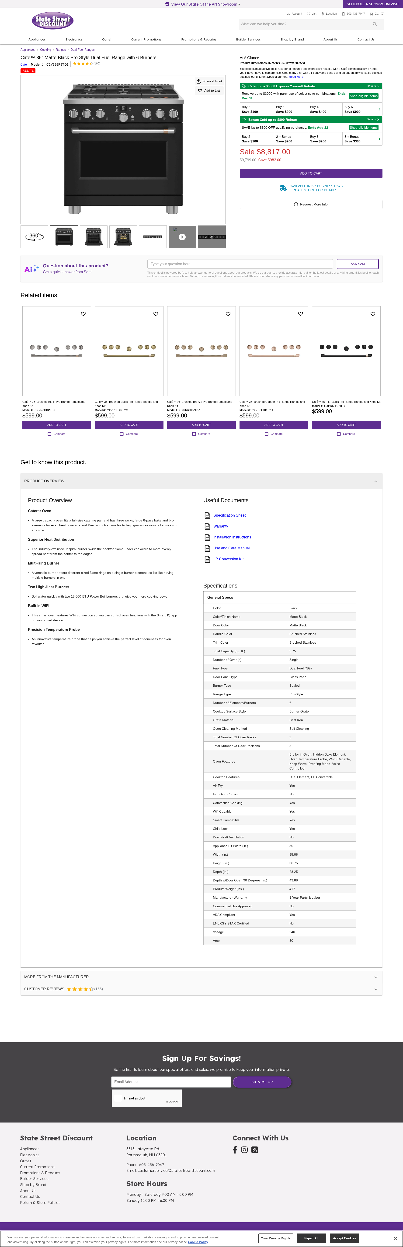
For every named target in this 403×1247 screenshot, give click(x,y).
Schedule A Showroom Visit (373, 4)
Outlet (106, 39)
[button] (288, 14)
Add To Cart (311, 173)
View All (212, 237)
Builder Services (248, 39)
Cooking (45, 49)
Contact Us (366, 39)
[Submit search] (375, 24)
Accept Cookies (344, 1238)
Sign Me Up (262, 1082)
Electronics (74, 39)
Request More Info (314, 204)
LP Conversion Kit (228, 559)
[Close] (395, 1238)
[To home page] (53, 20)
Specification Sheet (229, 515)
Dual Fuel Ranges (83, 49)
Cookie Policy (198, 1242)
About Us (330, 39)
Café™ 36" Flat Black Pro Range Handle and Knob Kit (346, 401)
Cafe (24, 64)
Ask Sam (358, 264)
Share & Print (212, 81)
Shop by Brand (292, 39)
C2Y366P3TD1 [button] (57, 64)
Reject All (311, 1238)
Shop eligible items (364, 96)
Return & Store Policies (40, 1202)
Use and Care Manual (231, 548)
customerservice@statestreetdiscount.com (176, 1170)
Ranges (61, 49)
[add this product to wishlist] (83, 313)
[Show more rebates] (379, 109)
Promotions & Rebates (198, 39)
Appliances (37, 39)
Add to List (212, 90)
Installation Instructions (232, 537)
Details (371, 86)
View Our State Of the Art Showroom (204, 4)
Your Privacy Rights (275, 1238)
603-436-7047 (151, 1164)
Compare (60, 434)
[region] (201, 1238)
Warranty (220, 526)
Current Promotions (146, 39)
